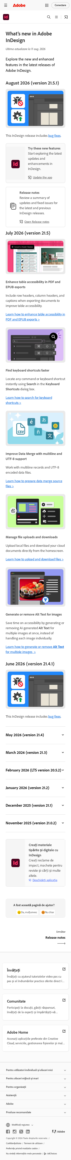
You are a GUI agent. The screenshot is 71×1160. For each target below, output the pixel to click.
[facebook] (8, 1131)
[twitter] (21, 1131)
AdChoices (52, 1153)
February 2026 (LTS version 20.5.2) (33, 770)
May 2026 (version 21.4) (25, 735)
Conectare (60, 5)
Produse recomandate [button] (18, 1112)
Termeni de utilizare (33, 1143)
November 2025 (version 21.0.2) (31, 823)
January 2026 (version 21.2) (27, 787)
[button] (47, 5)
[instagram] (14, 1131)
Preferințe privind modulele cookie (22, 1148)
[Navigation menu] (5, 5)
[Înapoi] (20, 941)
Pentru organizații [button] (16, 1087)
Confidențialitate (13, 1143)
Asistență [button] (11, 1095)
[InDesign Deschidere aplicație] (66, 17)
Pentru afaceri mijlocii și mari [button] (22, 1078)
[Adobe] (19, 5)
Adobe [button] (9, 1103)
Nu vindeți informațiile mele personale (23, 1153)
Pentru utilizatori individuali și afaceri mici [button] (29, 1070)
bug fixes (54, 136)
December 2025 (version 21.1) (29, 805)
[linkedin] (28, 1131)
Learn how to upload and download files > (35, 559)
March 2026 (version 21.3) (26, 752)
